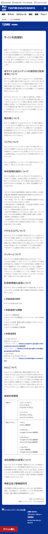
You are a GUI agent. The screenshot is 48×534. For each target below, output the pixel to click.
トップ (4, 19)
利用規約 (31, 517)
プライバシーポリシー (35, 514)
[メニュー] (44, 8)
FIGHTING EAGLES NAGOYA (21, 8)
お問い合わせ (32, 512)
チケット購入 (9, 529)
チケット (11, 14)
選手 (3, 14)
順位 (30, 14)
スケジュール (21, 14)
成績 (36, 14)
